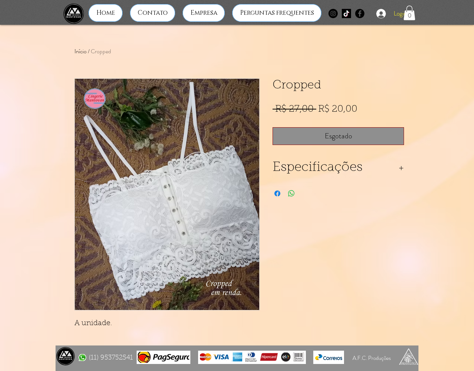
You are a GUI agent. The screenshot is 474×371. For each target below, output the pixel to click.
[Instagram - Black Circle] (333, 13)
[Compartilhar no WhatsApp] (291, 193)
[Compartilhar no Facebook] (277, 193)
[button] (409, 13)
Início (80, 51)
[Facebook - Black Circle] (359, 13)
